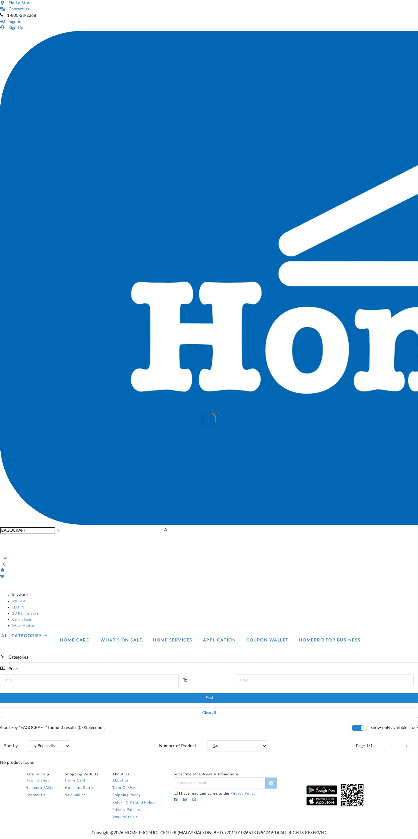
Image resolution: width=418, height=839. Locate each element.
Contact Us (35, 795)
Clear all (209, 713)
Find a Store (19, 3)
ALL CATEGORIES (22, 636)
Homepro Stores (79, 787)
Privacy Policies (126, 809)
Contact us (17, 9)
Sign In (13, 22)
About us (120, 780)
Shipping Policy (126, 795)
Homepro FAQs (39, 787)
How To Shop (37, 780)
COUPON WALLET (267, 640)
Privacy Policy (243, 793)
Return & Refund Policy (133, 802)
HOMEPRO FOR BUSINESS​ (330, 640)
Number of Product (177, 746)
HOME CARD (75, 640)
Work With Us (124, 817)
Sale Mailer (75, 795)
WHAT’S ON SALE (121, 640)
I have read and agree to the (217, 793)
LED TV (18, 607)
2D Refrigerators (25, 613)
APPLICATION (219, 640)
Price (13, 669)
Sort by (11, 746)
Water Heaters (23, 625)
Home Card (75, 780)
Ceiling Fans (22, 619)
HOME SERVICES (172, 640)
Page (364, 746)
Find (209, 698)
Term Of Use (123, 787)
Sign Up (14, 28)
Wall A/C (19, 601)
